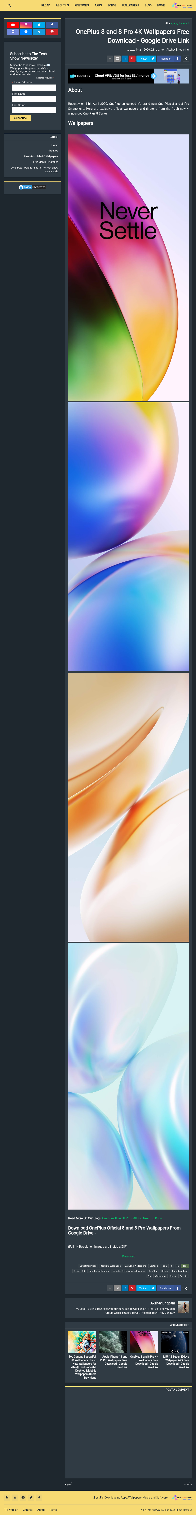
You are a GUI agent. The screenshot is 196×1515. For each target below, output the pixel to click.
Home (54, 145)
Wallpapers (160, 1276)
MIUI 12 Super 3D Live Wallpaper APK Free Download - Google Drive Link (176, 1362)
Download (128, 1256)
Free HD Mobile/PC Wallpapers (41, 156)
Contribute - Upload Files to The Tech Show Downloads (34, 169)
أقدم (69, 1484)
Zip (149, 1276)
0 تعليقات (132, 49)
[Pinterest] (132, 59)
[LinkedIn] (125, 59)
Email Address (22, 82)
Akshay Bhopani (163, 1303)
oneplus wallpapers (99, 1271)
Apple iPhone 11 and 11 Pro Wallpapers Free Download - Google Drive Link (113, 1362)
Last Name (18, 104)
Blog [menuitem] (148, 5)
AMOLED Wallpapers (135, 1266)
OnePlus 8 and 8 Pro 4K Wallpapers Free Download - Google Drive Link (144, 1362)
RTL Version (11, 1509)
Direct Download (88, 1266)
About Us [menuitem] (62, 5)
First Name (18, 93)
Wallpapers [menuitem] (130, 5)
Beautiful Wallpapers (110, 1266)
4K (167, 23)
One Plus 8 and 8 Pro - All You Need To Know (132, 1218)
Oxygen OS (79, 1271)
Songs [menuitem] (112, 5)
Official (164, 1271)
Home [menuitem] (161, 5)
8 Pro (164, 1266)
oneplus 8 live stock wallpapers (129, 1271)
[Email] (117, 59)
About (41, 1509)
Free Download (180, 1271)
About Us (53, 150)
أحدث (187, 1484)
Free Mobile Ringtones (45, 161)
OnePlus (153, 1271)
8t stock (154, 1266)
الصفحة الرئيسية (180, 23)
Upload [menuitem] (45, 5)
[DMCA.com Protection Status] (32, 189)
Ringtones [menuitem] (82, 5)
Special (184, 1276)
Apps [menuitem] (98, 5)
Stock (173, 1276)
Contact (28, 1509)
